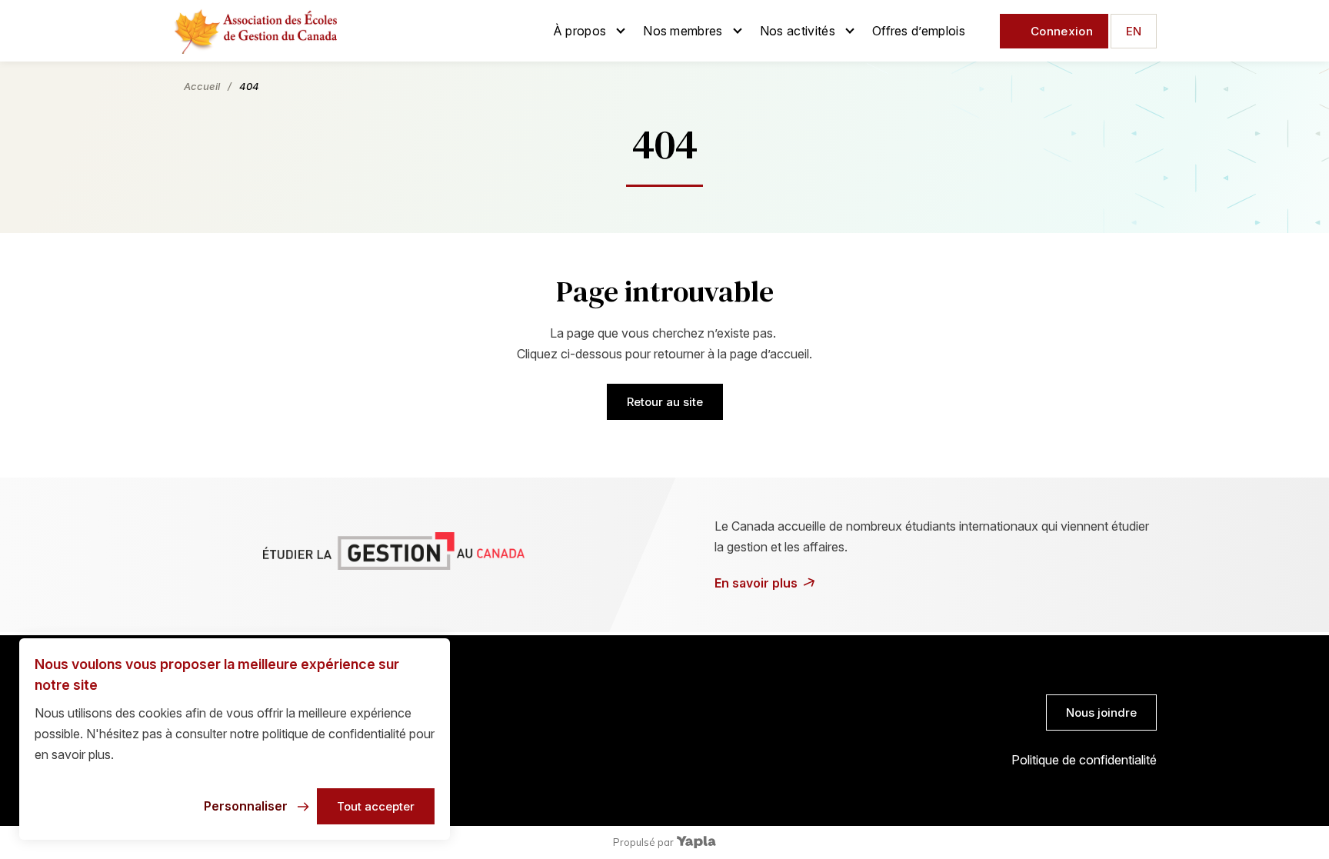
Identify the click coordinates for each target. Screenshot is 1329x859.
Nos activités (797, 30)
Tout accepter (376, 806)
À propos (580, 30)
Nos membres (683, 30)
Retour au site (665, 402)
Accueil (202, 86)
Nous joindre (1101, 712)
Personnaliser (246, 806)
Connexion (1062, 31)
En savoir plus (756, 583)
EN (1133, 31)
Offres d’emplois (918, 30)
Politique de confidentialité (1084, 759)
